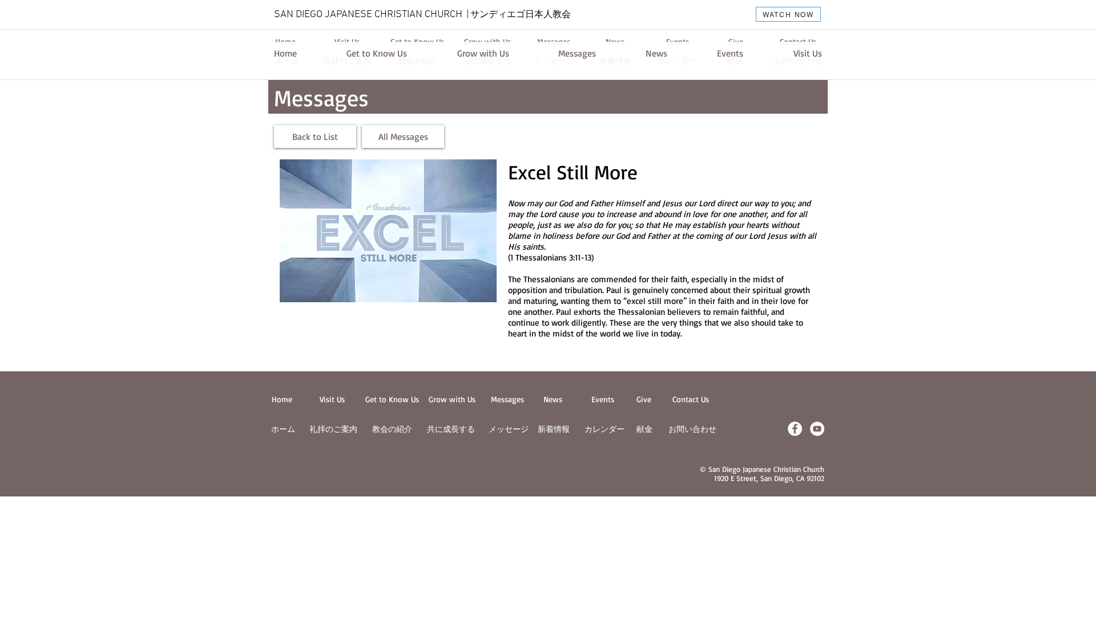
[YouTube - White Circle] (817, 429)
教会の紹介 (392, 429)
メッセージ (509, 429)
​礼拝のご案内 (333, 429)
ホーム (283, 429)
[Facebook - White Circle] (795, 429)
